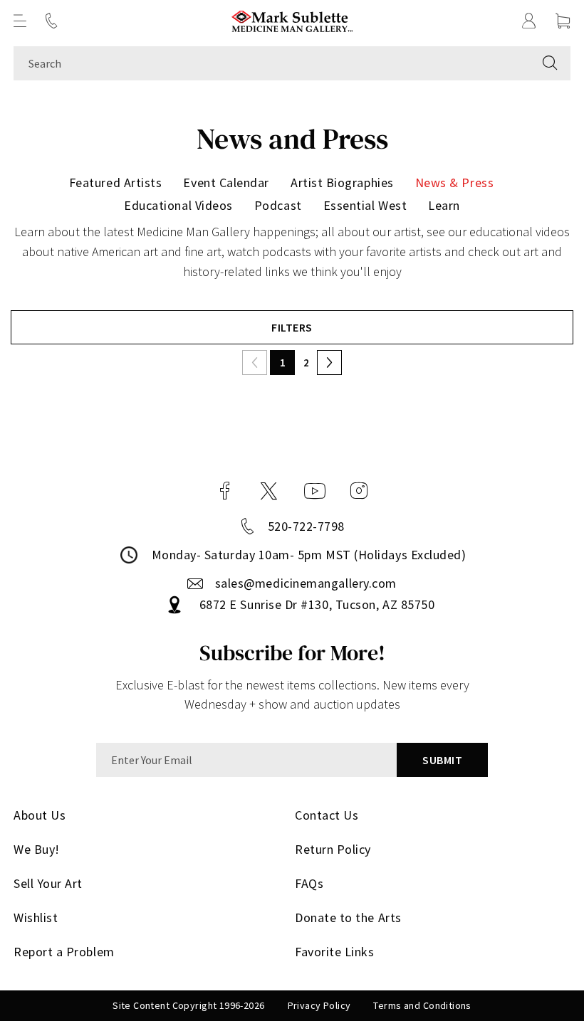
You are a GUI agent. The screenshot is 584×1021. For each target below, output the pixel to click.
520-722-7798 (306, 526)
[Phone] (51, 20)
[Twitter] (269, 491)
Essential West (365, 205)
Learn (444, 205)
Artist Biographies (342, 182)
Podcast (278, 205)
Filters (291, 327)
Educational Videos (178, 205)
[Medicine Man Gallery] (292, 21)
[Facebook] (225, 490)
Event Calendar (226, 182)
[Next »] (329, 362)
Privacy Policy (319, 1005)
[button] (20, 20)
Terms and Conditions (422, 1005)
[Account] (529, 20)
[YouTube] (314, 491)
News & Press (454, 182)
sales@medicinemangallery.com (306, 583)
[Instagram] (358, 490)
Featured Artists (115, 182)
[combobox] (272, 63)
